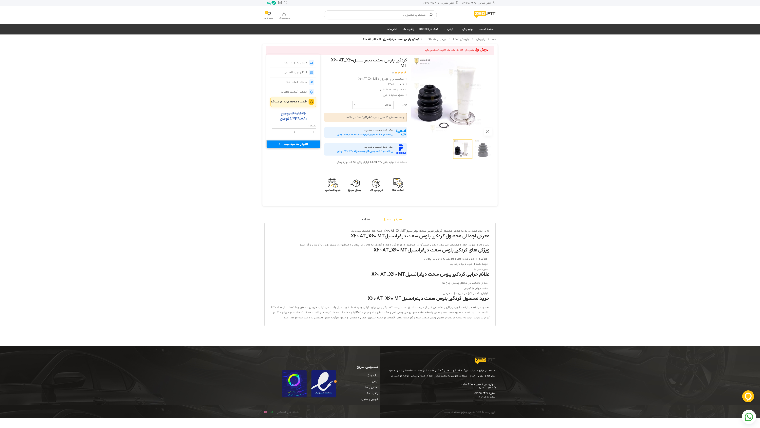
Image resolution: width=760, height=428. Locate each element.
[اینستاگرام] (279, 3)
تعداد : (312, 126)
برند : (404, 105)
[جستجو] (431, 14)
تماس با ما (392, 29)
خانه (494, 39)
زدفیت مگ (408, 29)
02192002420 (477, 3)
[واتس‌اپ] (284, 3)
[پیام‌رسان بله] (270, 3)
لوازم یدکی (467, 29)
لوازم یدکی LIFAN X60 (436, 39)
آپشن (450, 29)
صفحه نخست (486, 29)
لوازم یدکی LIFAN (461, 39)
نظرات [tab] (366, 219)
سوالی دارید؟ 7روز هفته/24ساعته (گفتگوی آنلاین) (478, 386)
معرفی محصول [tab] (392, 219)
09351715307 (438, 3)
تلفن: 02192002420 (484, 393)
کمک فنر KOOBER (428, 29)
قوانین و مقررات (369, 399)
